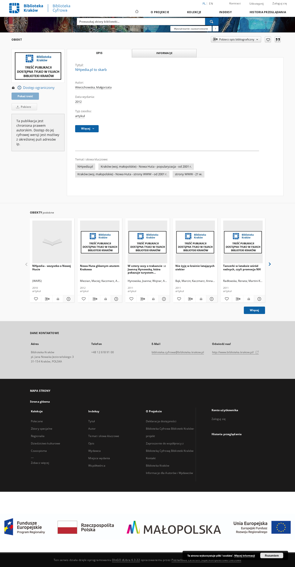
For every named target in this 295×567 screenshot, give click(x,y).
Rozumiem (272, 555)
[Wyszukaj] (211, 21)
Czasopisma (39, 451)
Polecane (37, 421)
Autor (92, 429)
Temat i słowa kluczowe (103, 436)
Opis (91, 443)
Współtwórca (96, 465)
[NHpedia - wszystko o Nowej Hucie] (52, 242)
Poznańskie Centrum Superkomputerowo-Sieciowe (206, 560)
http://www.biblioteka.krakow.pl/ (233, 352)
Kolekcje (194, 12)
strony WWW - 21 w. (188, 174)
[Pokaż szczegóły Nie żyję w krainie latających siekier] (211, 299)
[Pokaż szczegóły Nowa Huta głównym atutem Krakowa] (115, 299)
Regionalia (37, 436)
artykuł (80, 116)
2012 (78, 102)
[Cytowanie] (278, 39)
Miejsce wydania (99, 458)
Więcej (254, 310)
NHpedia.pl (85, 167)
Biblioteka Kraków (157, 465)
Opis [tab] (99, 53)
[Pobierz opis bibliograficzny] (46, 299)
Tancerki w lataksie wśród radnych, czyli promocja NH (242, 267)
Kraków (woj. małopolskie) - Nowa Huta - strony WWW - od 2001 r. (122, 174)
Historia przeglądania (268, 12)
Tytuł (91, 421)
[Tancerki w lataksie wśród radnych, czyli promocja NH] (243, 242)
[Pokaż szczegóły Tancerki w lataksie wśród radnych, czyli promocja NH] (258, 299)
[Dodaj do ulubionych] (268, 39)
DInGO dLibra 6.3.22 (126, 560)
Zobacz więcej (40, 463)
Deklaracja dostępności (161, 421)
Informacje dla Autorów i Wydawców (169, 473)
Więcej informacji (244, 555)
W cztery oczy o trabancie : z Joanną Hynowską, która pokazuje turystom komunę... (147, 269)
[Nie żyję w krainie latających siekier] (195, 242)
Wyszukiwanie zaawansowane (191, 28)
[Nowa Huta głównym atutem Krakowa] (99, 242)
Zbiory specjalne (41, 429)
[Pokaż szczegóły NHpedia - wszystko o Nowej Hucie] (68, 299)
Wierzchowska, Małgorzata (93, 87)
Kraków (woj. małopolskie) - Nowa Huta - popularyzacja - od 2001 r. (146, 167)
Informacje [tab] (164, 53)
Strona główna (40, 402)
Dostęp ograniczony (39, 87)
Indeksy (225, 12)
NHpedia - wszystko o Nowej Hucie (51, 267)
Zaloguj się (279, 3)
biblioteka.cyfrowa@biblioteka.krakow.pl (178, 352)
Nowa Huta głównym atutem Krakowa (99, 267)
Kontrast (235, 3)
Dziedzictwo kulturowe (45, 443)
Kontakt (151, 458)
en (211, 3)
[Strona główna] (136, 12)
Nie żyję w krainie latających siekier (195, 267)
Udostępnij (256, 4)
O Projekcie (160, 12)
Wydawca (94, 451)
